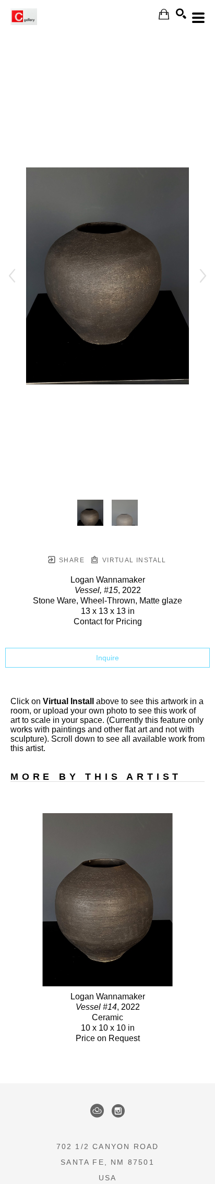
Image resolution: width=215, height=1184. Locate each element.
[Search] (181, 13)
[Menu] (198, 18)
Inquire (107, 658)
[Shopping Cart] (164, 14)
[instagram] (118, 1111)
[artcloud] (97, 1111)
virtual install (133, 560)
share (71, 560)
